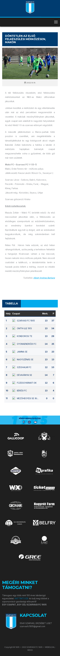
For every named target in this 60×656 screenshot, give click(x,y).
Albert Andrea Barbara (44, 278)
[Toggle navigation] (56, 22)
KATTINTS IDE (21, 598)
